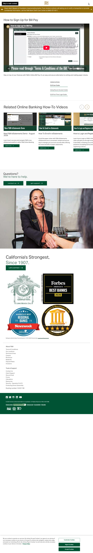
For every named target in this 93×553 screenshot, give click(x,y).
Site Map (43, 404)
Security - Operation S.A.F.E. (14, 383)
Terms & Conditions (12, 349)
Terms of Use (30, 404)
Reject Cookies (69, 544)
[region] (46, 544)
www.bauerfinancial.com (43, 338)
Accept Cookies (69, 549)
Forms (8, 377)
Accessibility (37, 404)
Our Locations (10, 351)
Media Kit (9, 359)
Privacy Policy (9, 404)
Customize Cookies (69, 540)
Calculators (9, 379)
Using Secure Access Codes (59, 90)
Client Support (10, 373)
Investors (9, 363)
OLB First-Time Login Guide (58, 94)
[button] (91, 9)
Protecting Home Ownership (14, 385)
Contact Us (9, 371)
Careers (8, 355)
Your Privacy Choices (17, 404)
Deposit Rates (10, 361)
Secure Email (10, 375)
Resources (9, 381)
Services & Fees (11, 353)
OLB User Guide (55, 85)
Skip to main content (10, 4)
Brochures (9, 357)
